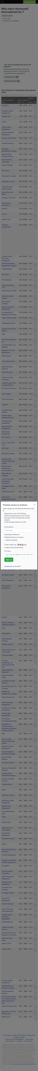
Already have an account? (12, 566)
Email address (8, 527)
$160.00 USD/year (11, 540)
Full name (7, 551)
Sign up (9, 560)
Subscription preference (11, 534)
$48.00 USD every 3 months (15, 537)
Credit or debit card (10, 544)
